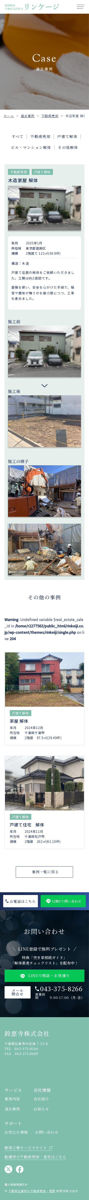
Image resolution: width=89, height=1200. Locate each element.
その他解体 (68, 147)
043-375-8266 (61, 988)
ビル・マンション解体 (31, 147)
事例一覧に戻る (45, 871)
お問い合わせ (46, 1132)
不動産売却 (40, 136)
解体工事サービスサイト (26, 1147)
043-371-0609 (26, 1053)
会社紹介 (41, 1099)
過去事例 (12, 1109)
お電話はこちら (23, 901)
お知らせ (41, 1109)
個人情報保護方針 (16, 1184)
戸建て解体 (67, 136)
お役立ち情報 (16, 1132)
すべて (18, 136)
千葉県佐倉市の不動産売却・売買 (31, 1191)
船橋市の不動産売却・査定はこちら (35, 1156)
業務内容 (12, 1099)
